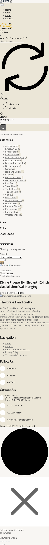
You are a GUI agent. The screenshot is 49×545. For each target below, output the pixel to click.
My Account (14, 104)
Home (8, 9)
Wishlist (12, 108)
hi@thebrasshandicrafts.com (20, 420)
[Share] (6, 541)
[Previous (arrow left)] (1, 544)
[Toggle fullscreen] (4, 541)
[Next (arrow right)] (4, 544)
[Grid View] (1, 244)
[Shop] (4, 1)
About (8, 15)
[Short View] (12, 244)
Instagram (11, 375)
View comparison (8, 537)
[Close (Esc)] (9, 541)
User (5, 98)
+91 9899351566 (15, 413)
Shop (7, 12)
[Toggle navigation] (2, 5)
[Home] (1, 1)
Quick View (5, 270)
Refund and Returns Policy (18, 349)
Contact (9, 18)
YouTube (11, 382)
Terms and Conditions (16, 355)
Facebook (11, 368)
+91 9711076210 (14, 406)
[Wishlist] (7, 1)
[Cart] (10, 1)
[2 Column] (7, 244)
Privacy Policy (11, 352)
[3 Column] (4, 244)
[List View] (9, 244)
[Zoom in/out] (1, 541)
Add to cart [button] (7, 273)
